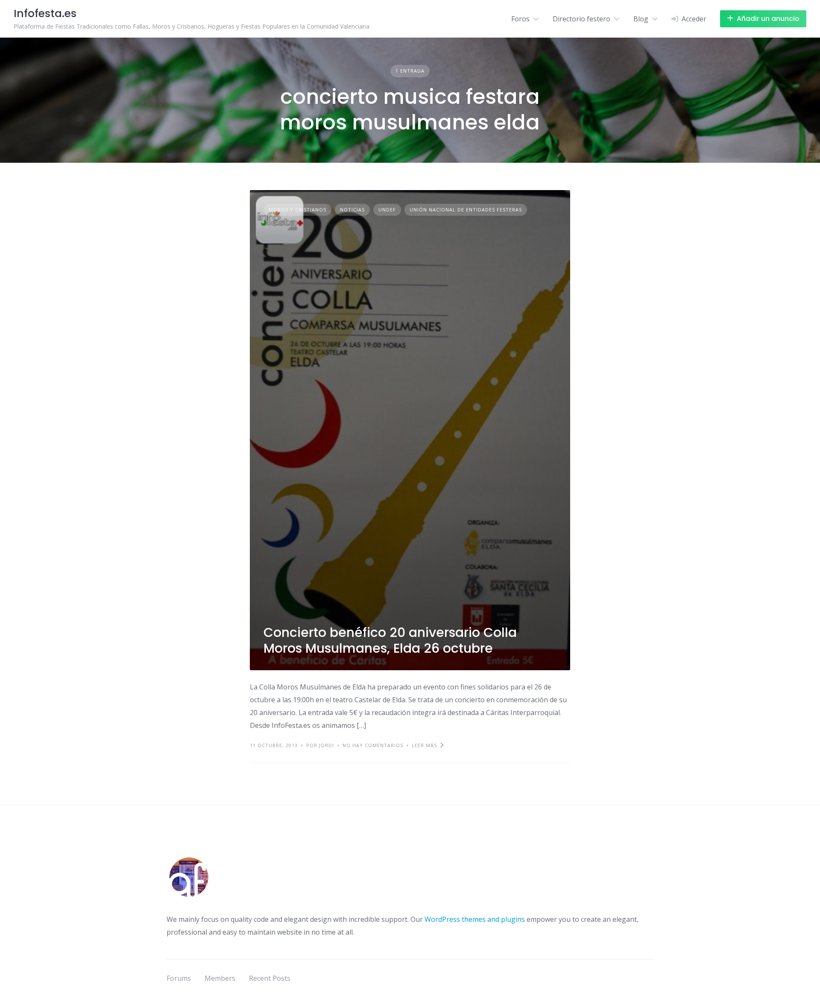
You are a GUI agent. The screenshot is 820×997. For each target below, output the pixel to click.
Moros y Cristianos (297, 209)
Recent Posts (269, 978)
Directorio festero (581, 18)
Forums (179, 978)
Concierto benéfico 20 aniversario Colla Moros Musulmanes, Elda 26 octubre (390, 640)
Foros (520, 18)
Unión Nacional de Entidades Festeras (466, 209)
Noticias (352, 209)
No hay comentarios (373, 745)
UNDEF (387, 209)
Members (220, 978)
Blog (640, 18)
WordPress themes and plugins (475, 919)
